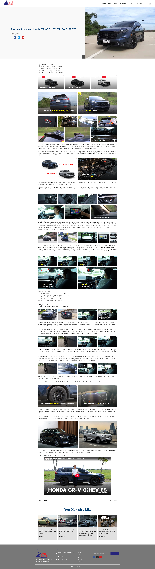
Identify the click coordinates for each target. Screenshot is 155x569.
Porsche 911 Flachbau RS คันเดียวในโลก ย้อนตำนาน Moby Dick (67, 531)
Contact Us (140, 3)
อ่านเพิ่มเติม (42, 536)
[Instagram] (97, 557)
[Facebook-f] (94, 557)
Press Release (123, 3)
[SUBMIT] (114, 553)
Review (116, 3)
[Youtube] (23, 37)
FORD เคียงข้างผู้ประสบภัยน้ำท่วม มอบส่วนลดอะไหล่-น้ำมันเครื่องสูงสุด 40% (107, 531)
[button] (150, 4)
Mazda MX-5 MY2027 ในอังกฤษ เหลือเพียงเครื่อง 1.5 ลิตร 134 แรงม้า (47, 531)
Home (104, 3)
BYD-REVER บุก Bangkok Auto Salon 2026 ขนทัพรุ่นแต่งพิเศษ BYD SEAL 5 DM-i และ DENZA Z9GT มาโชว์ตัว (87, 532)
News (109, 3)
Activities (132, 3)
